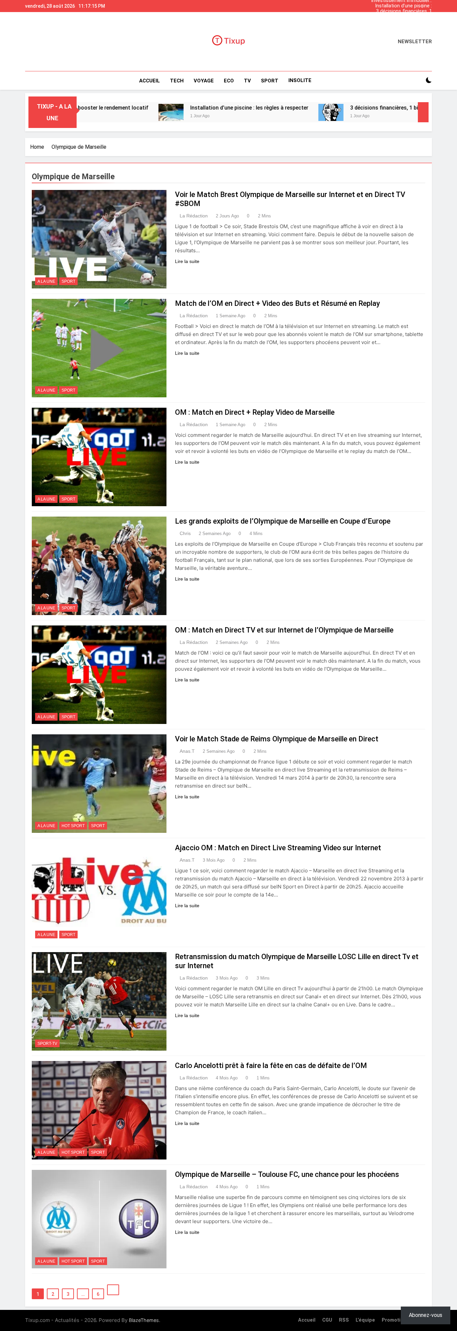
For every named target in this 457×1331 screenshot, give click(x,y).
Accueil (149, 81)
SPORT (269, 81)
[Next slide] (428, 4)
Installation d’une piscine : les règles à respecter (403, 6)
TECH (177, 81)
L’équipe (365, 1320)
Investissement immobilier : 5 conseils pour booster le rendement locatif (401, 22)
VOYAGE (204, 81)
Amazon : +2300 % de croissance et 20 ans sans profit (402, 16)
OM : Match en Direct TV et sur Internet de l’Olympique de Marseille (284, 630)
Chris (185, 533)
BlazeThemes (144, 1320)
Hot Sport (73, 825)
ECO (229, 81)
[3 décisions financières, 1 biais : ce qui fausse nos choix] (273, 112)
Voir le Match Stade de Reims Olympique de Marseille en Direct (276, 739)
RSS (344, 1320)
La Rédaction (194, 215)
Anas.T (187, 751)
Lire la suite (187, 261)
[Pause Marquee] (423, 112)
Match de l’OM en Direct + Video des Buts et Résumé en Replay (277, 303)
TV (247, 81)
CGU (327, 1320)
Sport (68, 281)
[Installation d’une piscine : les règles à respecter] (113, 112)
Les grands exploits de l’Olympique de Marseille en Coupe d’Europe (282, 521)
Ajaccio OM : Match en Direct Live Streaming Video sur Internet (278, 848)
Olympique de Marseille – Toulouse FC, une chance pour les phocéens (287, 1174)
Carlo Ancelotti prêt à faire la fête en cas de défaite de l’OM (271, 1065)
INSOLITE (299, 80)
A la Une (46, 281)
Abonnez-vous (425, 1315)
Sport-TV (47, 1043)
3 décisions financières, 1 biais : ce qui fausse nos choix (404, 11)
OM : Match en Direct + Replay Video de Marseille (255, 412)
